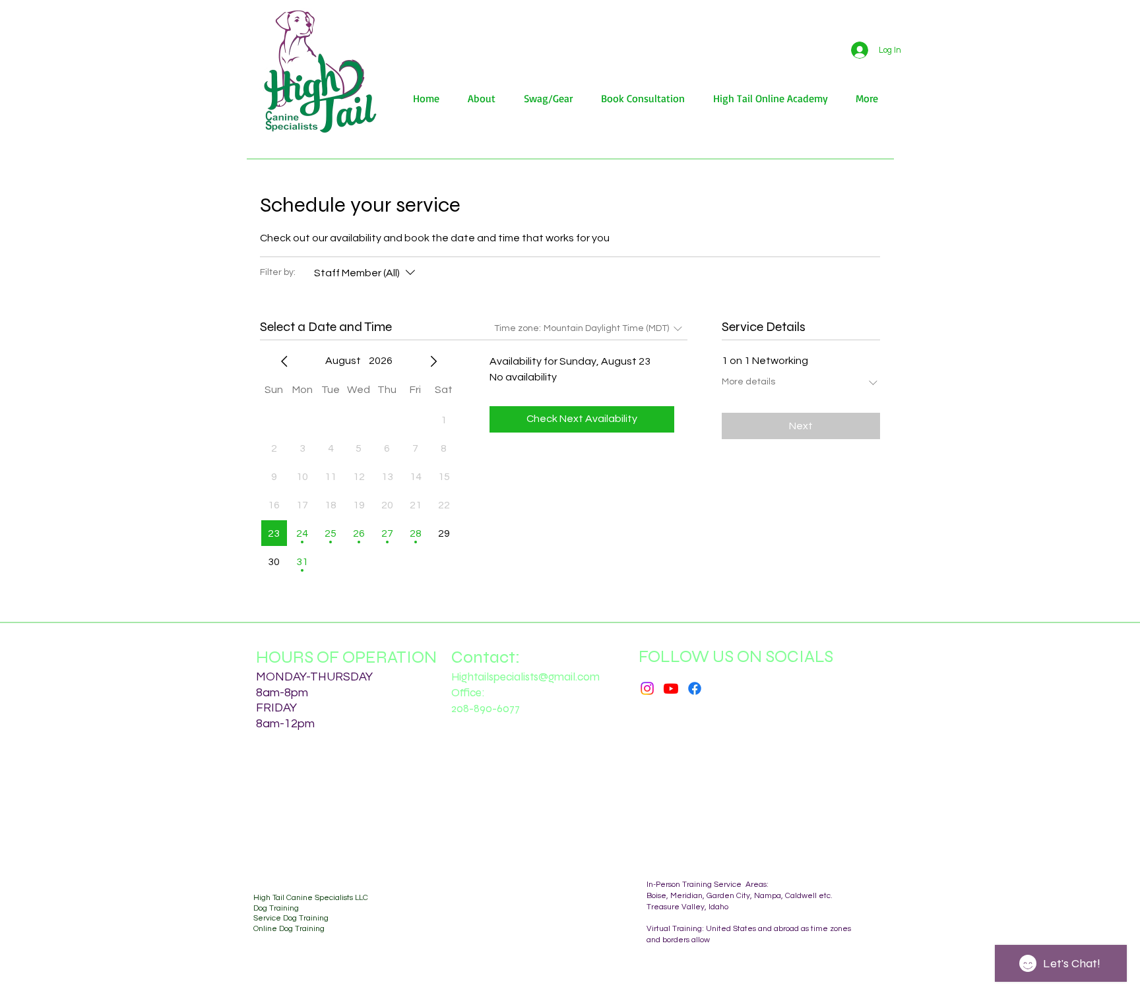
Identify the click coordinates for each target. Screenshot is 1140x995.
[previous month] (284, 361)
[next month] (433, 361)
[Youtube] (671, 688)
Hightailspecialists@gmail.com (525, 677)
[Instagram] (647, 688)
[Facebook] (694, 688)
